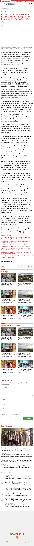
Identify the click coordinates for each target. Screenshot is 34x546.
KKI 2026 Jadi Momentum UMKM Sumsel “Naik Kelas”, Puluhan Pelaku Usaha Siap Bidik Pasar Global (18, 500)
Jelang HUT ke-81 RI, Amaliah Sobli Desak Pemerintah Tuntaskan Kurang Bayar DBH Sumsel (15, 238)
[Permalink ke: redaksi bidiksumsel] (2, 22)
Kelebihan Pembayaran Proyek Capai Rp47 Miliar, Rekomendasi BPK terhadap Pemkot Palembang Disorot (16, 466)
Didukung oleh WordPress (12, 542)
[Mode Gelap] (29, 4)
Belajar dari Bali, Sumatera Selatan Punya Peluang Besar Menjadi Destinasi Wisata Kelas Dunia (16, 249)
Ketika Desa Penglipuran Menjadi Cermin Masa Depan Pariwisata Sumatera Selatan (15, 241)
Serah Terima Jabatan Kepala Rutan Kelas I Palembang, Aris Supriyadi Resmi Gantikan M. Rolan (19, 494)
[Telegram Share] (28, 266)
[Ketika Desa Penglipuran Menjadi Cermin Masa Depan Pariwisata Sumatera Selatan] (25, 277)
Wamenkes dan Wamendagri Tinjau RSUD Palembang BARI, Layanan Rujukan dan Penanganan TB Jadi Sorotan (16, 449)
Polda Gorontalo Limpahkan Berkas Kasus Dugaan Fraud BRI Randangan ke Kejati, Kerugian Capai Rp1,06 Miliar (16, 245)
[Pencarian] (32, 4)
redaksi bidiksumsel (9, 22)
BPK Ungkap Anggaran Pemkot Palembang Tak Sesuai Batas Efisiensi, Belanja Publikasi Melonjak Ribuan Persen (16, 455)
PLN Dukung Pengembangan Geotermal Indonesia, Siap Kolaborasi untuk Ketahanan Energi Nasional (18, 488)
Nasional (3, 11)
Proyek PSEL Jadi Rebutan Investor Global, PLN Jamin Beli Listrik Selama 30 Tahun (17, 256)
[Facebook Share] (19, 266)
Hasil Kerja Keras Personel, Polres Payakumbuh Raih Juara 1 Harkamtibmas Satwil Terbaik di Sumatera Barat (16, 461)
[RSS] (17, 537)
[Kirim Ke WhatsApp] (31, 266)
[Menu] (2, 4)
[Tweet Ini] (22, 266)
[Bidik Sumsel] (9, 4)
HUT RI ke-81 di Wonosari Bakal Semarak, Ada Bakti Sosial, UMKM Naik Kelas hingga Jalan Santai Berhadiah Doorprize (18, 483)
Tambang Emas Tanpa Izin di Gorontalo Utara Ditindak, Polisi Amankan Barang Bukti (16, 252)
